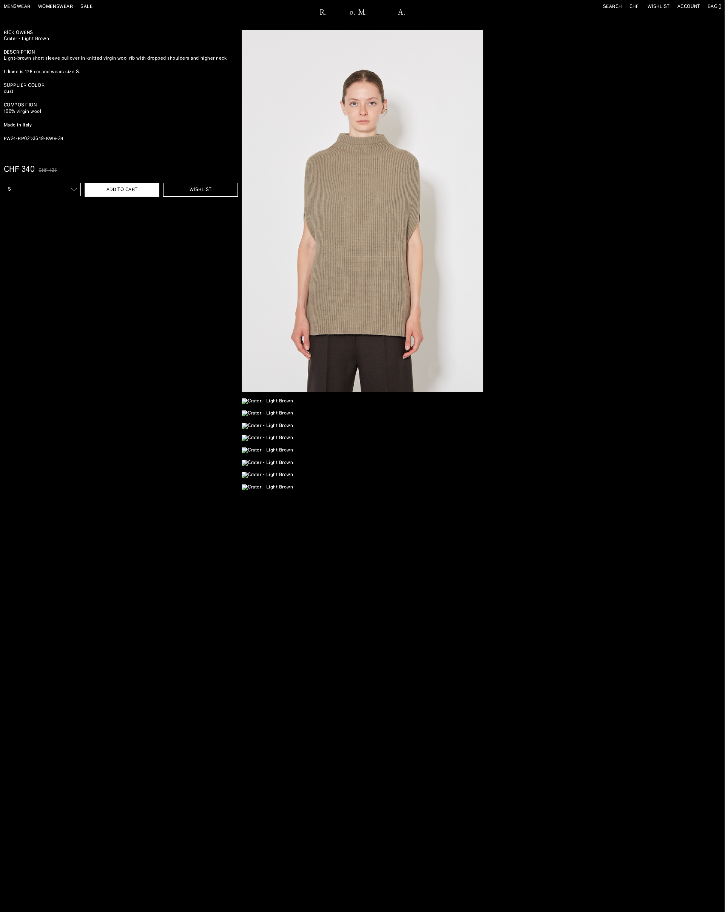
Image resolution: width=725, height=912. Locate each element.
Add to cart (122, 189)
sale (86, 6)
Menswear (17, 6)
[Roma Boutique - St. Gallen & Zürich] (362, 12)
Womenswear (55, 6)
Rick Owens (18, 32)
